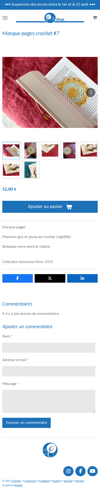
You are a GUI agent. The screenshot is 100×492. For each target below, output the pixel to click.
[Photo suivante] (90, 92)
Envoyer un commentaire (26, 423)
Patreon (79, 481)
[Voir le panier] (95, 18)
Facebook (44, 481)
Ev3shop (16, 481)
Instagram (30, 481)
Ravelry (56, 481)
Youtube (68, 481)
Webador (18, 485)
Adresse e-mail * (15, 360)
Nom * (7, 336)
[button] (11, 150)
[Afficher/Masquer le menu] (5, 18)
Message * (10, 384)
